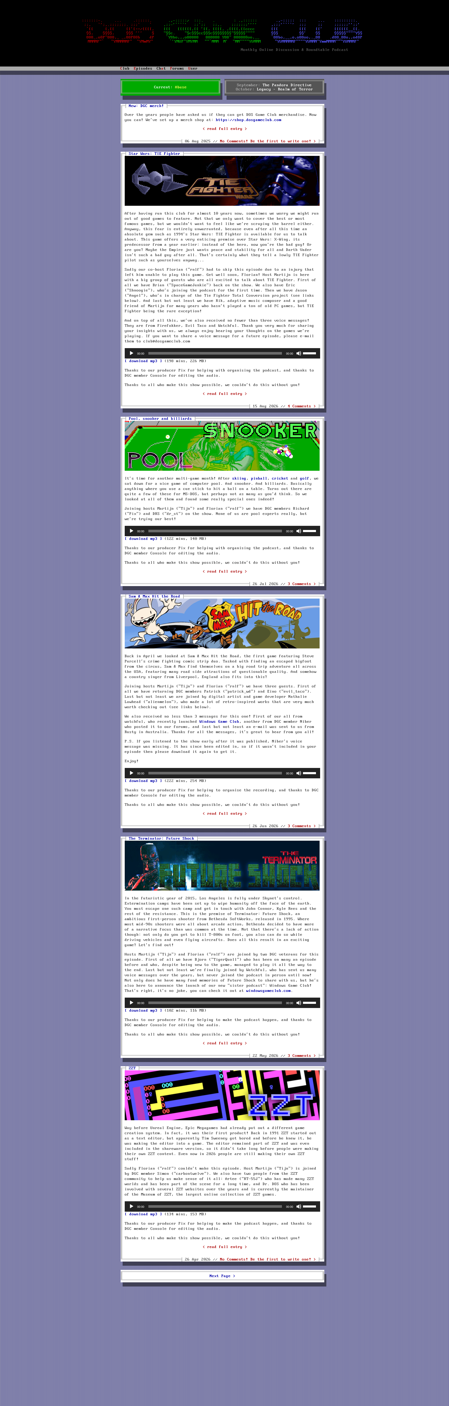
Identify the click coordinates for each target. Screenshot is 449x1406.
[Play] (131, 353)
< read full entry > (225, 129)
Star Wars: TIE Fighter (154, 154)
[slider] (310, 352)
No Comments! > (268, 141)
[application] (222, 353)
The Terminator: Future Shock (161, 839)
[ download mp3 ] (143, 361)
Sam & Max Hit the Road (154, 596)
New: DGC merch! (146, 106)
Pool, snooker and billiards (160, 419)
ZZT (132, 1068)
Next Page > (222, 1276)
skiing (239, 478)
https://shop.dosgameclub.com (248, 120)
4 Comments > (302, 406)
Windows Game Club (219, 722)
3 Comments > (302, 584)
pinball (259, 478)
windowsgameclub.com (268, 991)
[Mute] (298, 353)
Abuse (181, 87)
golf (304, 478)
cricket (280, 478)
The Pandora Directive (287, 85)
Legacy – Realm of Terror (285, 89)
